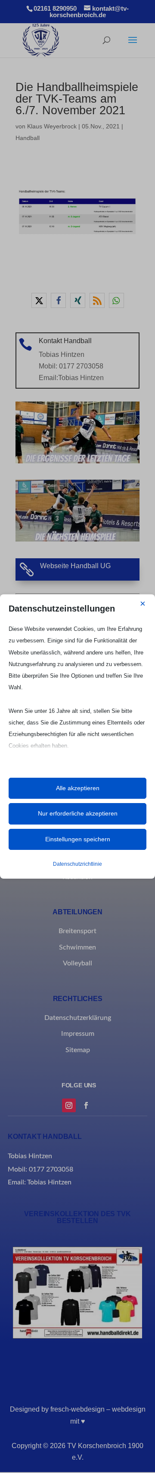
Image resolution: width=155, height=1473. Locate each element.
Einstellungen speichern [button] (77, 839)
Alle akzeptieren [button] (77, 788)
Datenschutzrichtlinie (77, 864)
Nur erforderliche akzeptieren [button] (78, 813)
